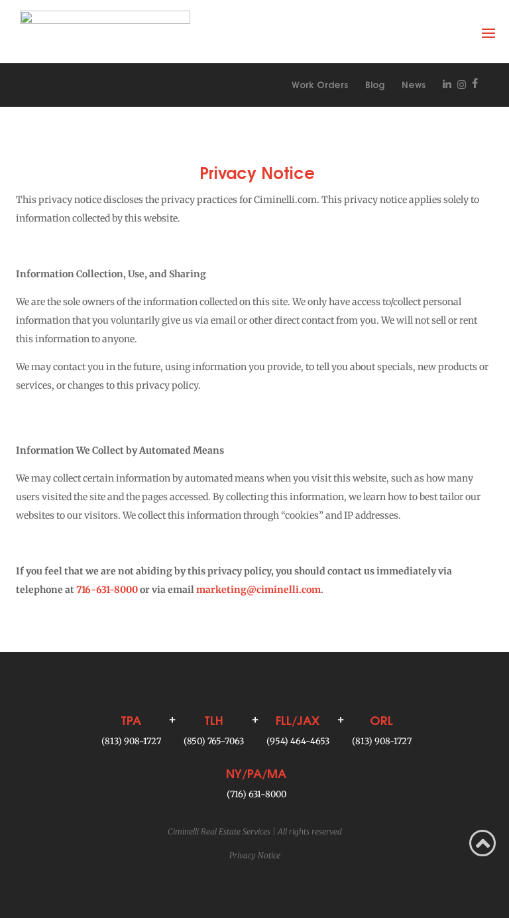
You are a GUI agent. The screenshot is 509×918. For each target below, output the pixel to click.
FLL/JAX (297, 719)
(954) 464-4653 (297, 741)
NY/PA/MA (256, 772)
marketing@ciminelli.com (258, 590)
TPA (131, 719)
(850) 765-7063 (214, 741)
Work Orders (320, 84)
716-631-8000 (107, 590)
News (413, 84)
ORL (381, 719)
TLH (213, 719)
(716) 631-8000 (256, 794)
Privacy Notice (254, 855)
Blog (374, 84)
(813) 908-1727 (131, 741)
